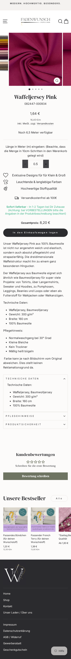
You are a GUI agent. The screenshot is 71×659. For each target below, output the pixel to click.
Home (6, 593)
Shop (6, 600)
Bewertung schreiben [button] (35, 476)
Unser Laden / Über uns (17, 612)
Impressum (10, 624)
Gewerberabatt (12, 643)
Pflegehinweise (20, 416)
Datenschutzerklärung (16, 630)
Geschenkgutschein (15, 649)
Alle (59, 498)
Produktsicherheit (23, 424)
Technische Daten (22, 378)
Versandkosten (45, 123)
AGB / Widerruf (12, 637)
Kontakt (7, 606)
